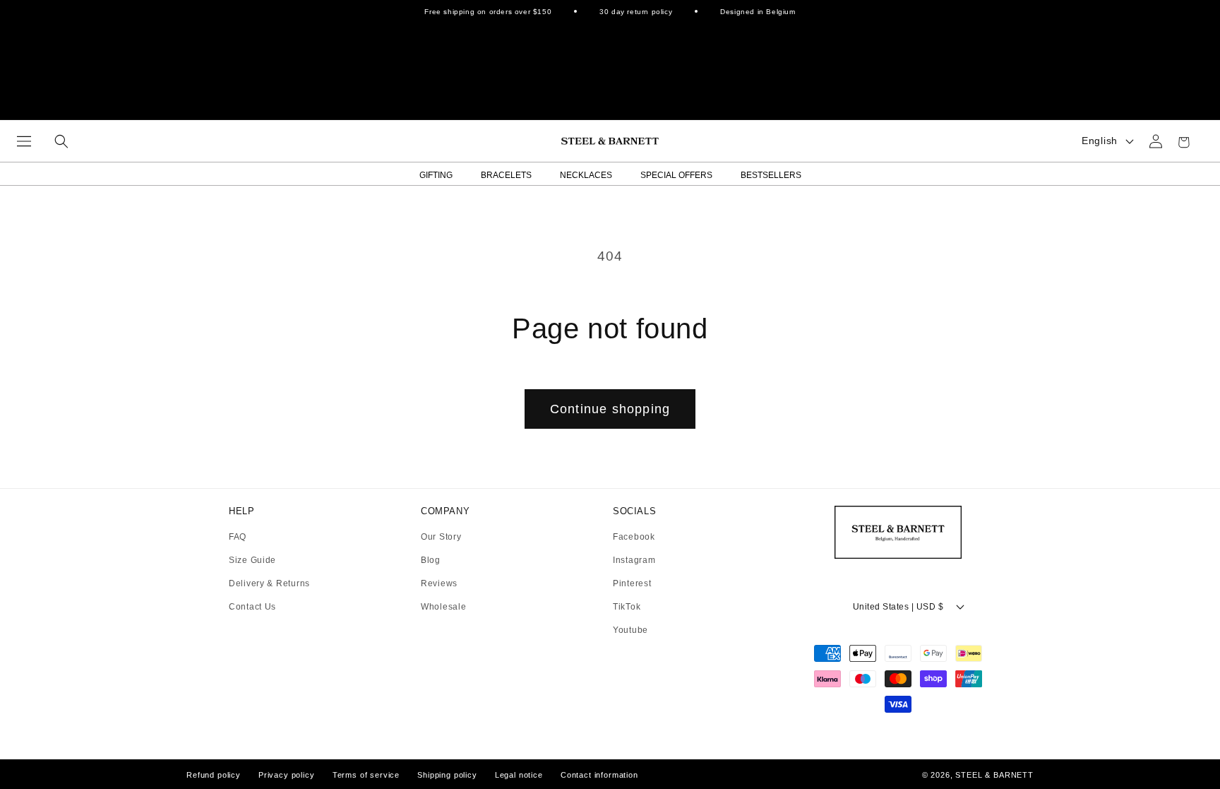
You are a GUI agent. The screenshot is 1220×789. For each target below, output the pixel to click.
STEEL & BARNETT (994, 775)
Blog (431, 560)
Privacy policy (286, 775)
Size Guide (252, 560)
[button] (24, 141)
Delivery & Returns (269, 583)
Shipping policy (447, 775)
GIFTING (436, 175)
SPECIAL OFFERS (676, 175)
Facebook (634, 537)
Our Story (441, 537)
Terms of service (366, 775)
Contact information (599, 775)
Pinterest (632, 583)
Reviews (439, 583)
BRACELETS (506, 175)
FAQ (237, 537)
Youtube (630, 630)
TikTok (626, 607)
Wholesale (443, 607)
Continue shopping (610, 409)
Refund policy (213, 775)
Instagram (634, 560)
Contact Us (252, 607)
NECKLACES (586, 175)
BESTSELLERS (771, 175)
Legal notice (519, 775)
